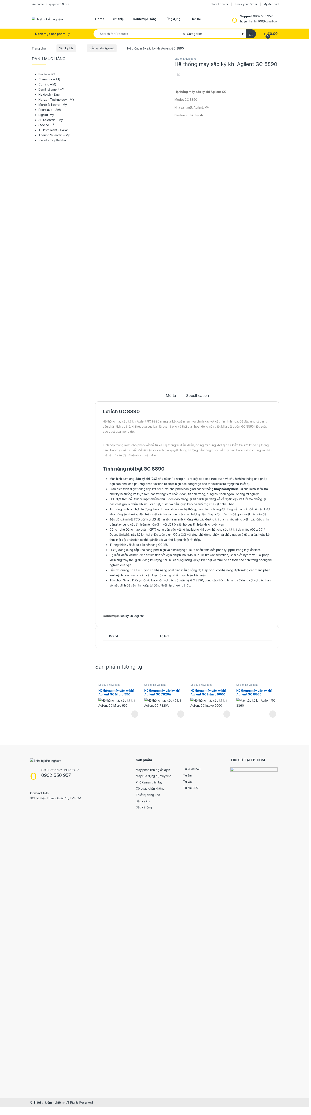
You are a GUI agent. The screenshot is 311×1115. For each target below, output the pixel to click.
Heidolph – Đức (49, 94)
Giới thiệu (118, 19)
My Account (271, 4)
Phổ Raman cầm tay (149, 782)
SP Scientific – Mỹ (51, 120)
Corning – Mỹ (47, 84)
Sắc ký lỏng (144, 807)
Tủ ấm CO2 (190, 788)
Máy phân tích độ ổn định (153, 770)
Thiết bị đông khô (148, 795)
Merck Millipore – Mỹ (53, 104)
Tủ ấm (187, 775)
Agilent (164, 636)
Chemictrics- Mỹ (50, 79)
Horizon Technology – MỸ (56, 99)
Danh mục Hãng (145, 19)
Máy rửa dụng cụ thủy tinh (153, 776)
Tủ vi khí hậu (191, 769)
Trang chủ (39, 48)
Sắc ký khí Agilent (101, 48)
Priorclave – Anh (50, 110)
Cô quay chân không (150, 788)
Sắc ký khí (66, 48)
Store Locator (219, 4)
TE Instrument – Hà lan (54, 130)
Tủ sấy (187, 781)
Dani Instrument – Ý (51, 89)
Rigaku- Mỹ (46, 115)
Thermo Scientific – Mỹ (54, 135)
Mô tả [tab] (171, 396)
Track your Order (246, 4)
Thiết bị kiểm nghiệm (48, 1102)
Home (99, 19)
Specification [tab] (197, 396)
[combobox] (137, 33)
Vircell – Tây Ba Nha (52, 140)
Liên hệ (195, 19)
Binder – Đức (47, 74)
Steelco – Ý (46, 125)
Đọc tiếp (134, 714)
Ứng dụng (173, 19)
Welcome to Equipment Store (50, 4)
